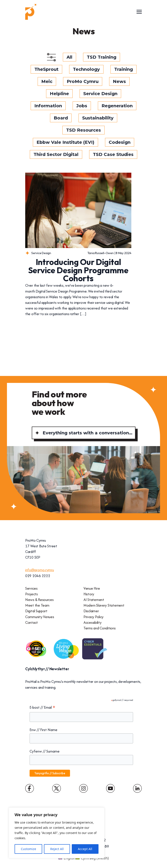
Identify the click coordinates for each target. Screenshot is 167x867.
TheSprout (46, 69)
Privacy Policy (94, 616)
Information (48, 105)
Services (31, 588)
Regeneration (117, 105)
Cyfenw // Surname (45, 751)
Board (61, 118)
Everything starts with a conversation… (87, 432)
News (119, 81)
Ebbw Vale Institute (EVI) (65, 142)
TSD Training (101, 57)
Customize (28, 849)
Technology (86, 69)
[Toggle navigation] (139, 11)
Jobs (81, 105)
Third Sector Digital (55, 154)
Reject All (57, 849)
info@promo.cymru (39, 569)
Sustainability (98, 118)
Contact (31, 622)
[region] (56, 832)
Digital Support (36, 611)
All (69, 57)
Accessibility (92, 622)
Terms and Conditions (100, 628)
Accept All (85, 849)
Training (123, 69)
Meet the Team (37, 605)
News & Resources (39, 599)
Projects (31, 594)
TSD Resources (83, 130)
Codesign (119, 142)
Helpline (59, 93)
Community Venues (39, 616)
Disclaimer (91, 611)
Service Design (100, 93)
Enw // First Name (43, 729)
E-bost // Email (42, 707)
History (89, 594)
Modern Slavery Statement (104, 605)
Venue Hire (92, 588)
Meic (46, 81)
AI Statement (94, 599)
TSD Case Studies (113, 154)
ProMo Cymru (83, 81)
